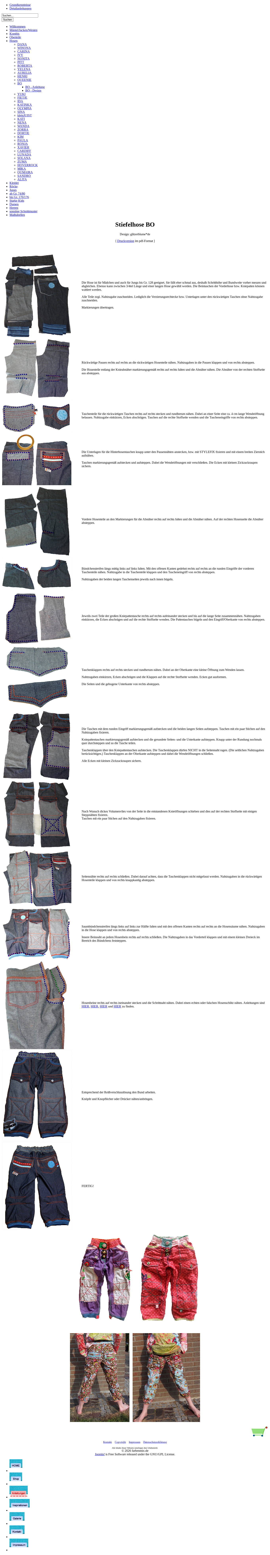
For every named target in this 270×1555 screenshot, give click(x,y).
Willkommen (17, 26)
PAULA (22, 140)
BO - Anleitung (35, 87)
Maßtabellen (17, 215)
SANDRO (24, 175)
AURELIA (24, 72)
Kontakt (107, 1442)
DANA (22, 44)
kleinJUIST (24, 115)
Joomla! (100, 1454)
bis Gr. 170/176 (19, 197)
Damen (14, 204)
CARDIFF (24, 151)
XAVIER (23, 147)
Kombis (14, 33)
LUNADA (24, 154)
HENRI (22, 76)
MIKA (21, 168)
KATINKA (24, 104)
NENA (21, 122)
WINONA (24, 48)
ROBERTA (24, 65)
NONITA (23, 58)
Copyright (120, 1442)
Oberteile (15, 37)
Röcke (13, 186)
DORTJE (23, 133)
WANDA (23, 126)
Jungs (13, 190)
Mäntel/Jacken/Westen (23, 30)
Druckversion (125, 241)
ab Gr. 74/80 (17, 193)
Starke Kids (16, 200)
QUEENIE (24, 80)
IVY (20, 55)
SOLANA (24, 158)
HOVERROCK (27, 165)
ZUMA (22, 161)
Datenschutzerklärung (155, 1442)
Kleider (14, 183)
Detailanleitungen (20, 8)
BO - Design (33, 90)
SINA (21, 111)
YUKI (21, 94)
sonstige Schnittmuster (23, 211)
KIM (20, 136)
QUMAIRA (25, 172)
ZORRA (22, 129)
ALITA (22, 179)
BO (19, 83)
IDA (20, 101)
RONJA (22, 143)
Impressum (134, 1442)
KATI (21, 119)
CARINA (23, 51)
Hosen (13, 40)
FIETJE (22, 97)
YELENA (23, 69)
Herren (13, 207)
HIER (85, 1006)
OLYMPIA (24, 108)
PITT (20, 62)
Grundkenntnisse (20, 5)
